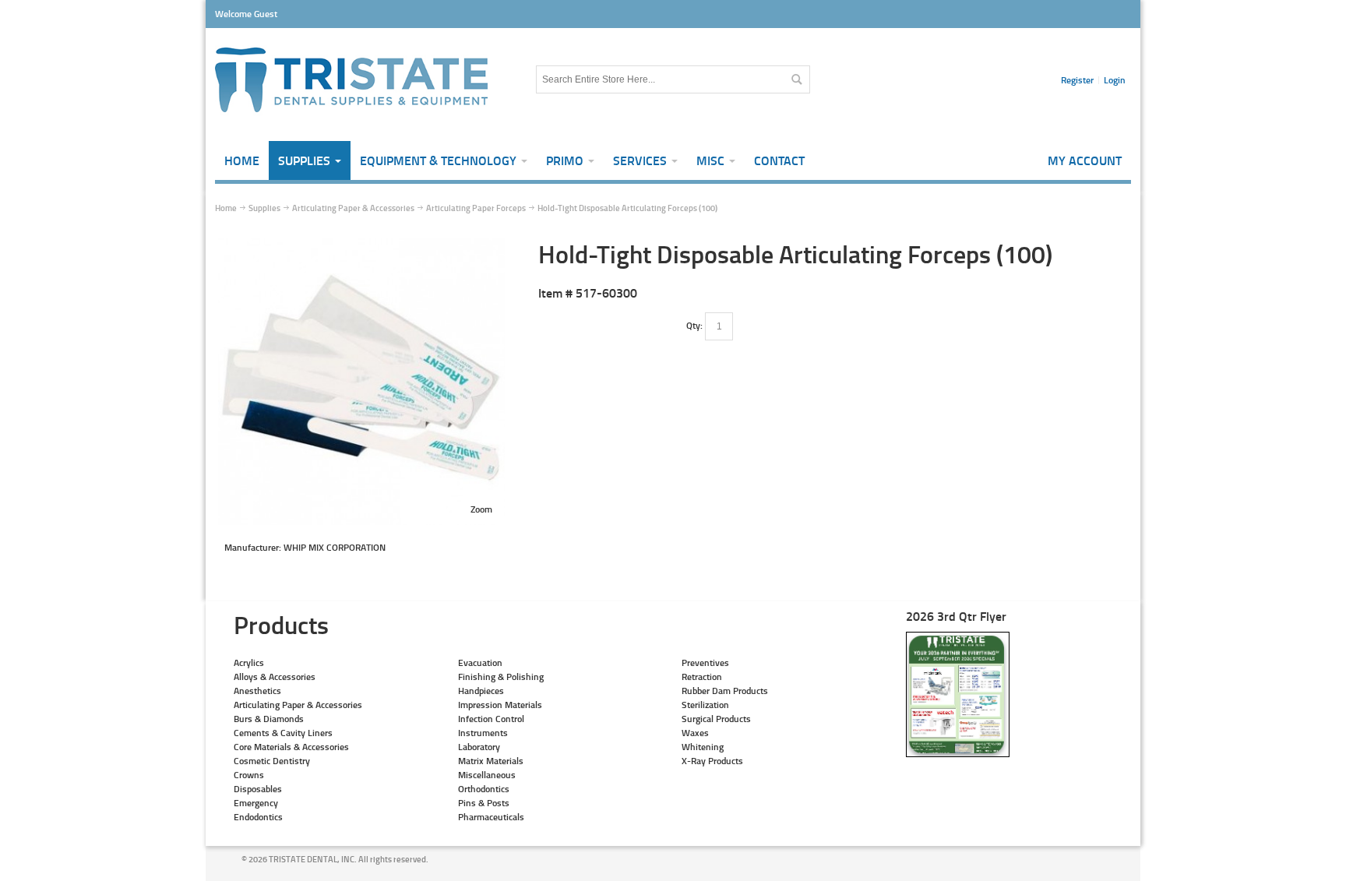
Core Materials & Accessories (291, 746)
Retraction (702, 676)
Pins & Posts (483, 802)
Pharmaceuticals (491, 816)
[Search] (796, 79)
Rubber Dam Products (725, 690)
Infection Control (491, 718)
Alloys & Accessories (274, 676)
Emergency (256, 802)
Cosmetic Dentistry (272, 760)
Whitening (703, 746)
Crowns (249, 774)
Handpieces (481, 690)
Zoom (481, 509)
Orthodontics (483, 788)
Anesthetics (257, 690)
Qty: (694, 325)
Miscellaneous (487, 774)
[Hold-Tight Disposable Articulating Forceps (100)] (361, 245)
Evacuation (480, 662)
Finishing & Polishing (501, 676)
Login (1115, 79)
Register (1077, 79)
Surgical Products (716, 718)
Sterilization (705, 704)
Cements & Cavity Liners (283, 732)
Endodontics (258, 816)
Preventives (705, 662)
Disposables (258, 788)
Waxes (695, 732)
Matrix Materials (490, 760)
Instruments (483, 732)
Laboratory (479, 746)
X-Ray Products (712, 760)
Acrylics (249, 662)
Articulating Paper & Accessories (298, 704)
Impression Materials (500, 704)
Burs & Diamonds (269, 718)
